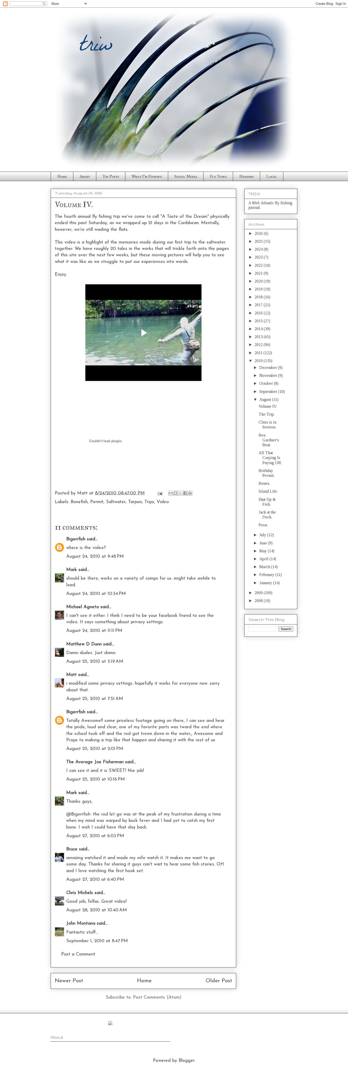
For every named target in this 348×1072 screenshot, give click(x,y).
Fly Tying (218, 176)
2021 (259, 273)
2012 (259, 344)
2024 (259, 249)
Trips (149, 502)
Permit (96, 502)
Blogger (186, 1060)
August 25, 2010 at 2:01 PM (94, 749)
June (263, 543)
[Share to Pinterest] (190, 493)
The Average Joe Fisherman (95, 762)
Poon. (263, 525)
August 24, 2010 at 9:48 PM (95, 556)
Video (163, 502)
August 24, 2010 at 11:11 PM (94, 631)
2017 (259, 305)
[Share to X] (180, 493)
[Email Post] (159, 493)
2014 (259, 329)
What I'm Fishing (146, 176)
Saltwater (116, 502)
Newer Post (69, 981)
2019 (259, 289)
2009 (259, 593)
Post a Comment (78, 954)
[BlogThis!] (175, 493)
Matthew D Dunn (84, 644)
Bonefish (79, 502)
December (268, 367)
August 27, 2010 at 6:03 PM (95, 836)
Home (62, 176)
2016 (259, 313)
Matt (71, 675)
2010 (259, 361)
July (263, 535)
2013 (259, 337)
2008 (259, 600)
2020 (259, 281)
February (267, 574)
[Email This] (170, 493)
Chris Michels (79, 893)
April (264, 559)
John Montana (80, 923)
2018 (259, 297)
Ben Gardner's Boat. (269, 440)
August (265, 399)
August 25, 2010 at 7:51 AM (94, 699)
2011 (259, 353)
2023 (259, 257)
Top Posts (110, 176)
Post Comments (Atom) (157, 997)
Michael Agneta (82, 607)
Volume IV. (268, 406)
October (266, 383)
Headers (246, 176)
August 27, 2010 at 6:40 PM (95, 879)
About (84, 176)
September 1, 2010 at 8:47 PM (97, 941)
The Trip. (267, 414)
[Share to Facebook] (185, 493)
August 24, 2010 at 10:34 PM (96, 594)
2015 (259, 321)
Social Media (185, 176)
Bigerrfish (75, 539)
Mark (71, 570)
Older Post (219, 981)
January (266, 583)
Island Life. (268, 491)
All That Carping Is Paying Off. (270, 458)
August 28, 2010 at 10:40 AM (96, 910)
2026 (259, 233)
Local (271, 176)
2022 (259, 265)
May (263, 551)
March (265, 567)
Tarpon (135, 502)
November (268, 375)
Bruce (71, 849)
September (268, 391)
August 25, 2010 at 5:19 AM (94, 661)
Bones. (264, 483)
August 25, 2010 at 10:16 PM (95, 779)
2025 (259, 241)
